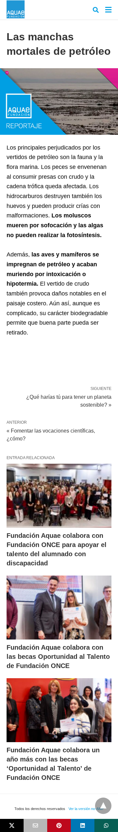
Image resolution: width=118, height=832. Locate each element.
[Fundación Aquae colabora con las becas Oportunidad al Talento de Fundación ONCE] (59, 607)
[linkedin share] (82, 825)
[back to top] (103, 806)
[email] (35, 825)
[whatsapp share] (106, 825)
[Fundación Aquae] (16, 9)
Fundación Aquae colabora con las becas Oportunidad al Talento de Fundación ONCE (58, 656)
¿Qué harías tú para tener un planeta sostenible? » (68, 400)
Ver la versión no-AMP (86, 809)
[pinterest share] (59, 825)
